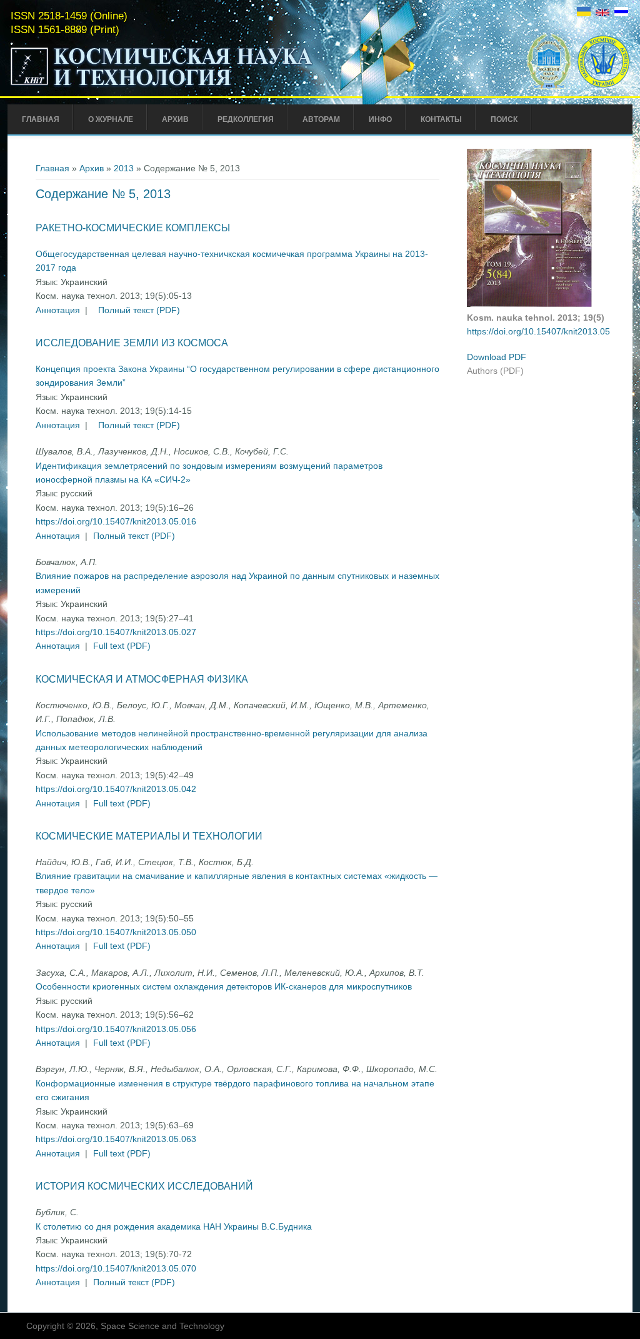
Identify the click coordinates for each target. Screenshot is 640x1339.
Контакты (441, 119)
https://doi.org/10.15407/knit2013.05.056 (116, 1029)
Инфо (380, 119)
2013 (124, 168)
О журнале (110, 119)
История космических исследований (144, 1186)
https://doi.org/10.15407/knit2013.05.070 (116, 1268)
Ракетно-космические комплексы (133, 228)
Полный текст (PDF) (139, 310)
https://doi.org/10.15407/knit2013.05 (538, 331)
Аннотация (58, 310)
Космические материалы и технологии (149, 836)
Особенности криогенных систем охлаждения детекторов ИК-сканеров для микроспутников (224, 986)
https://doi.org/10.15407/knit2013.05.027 (116, 632)
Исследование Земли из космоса (132, 343)
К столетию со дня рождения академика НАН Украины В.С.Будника (174, 1226)
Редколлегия (246, 119)
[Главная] (162, 86)
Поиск (504, 119)
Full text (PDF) (122, 646)
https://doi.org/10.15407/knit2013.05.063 (116, 1139)
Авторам (321, 119)
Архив (175, 119)
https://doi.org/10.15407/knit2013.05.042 (116, 789)
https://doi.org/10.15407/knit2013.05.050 (116, 932)
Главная (40, 119)
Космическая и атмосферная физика (142, 679)
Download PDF (496, 357)
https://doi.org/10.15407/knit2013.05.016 (116, 521)
